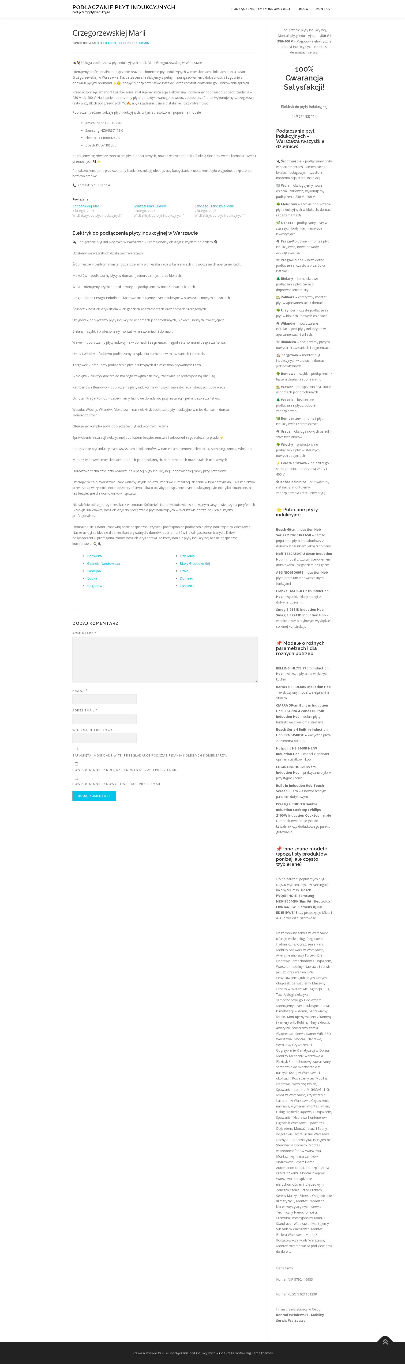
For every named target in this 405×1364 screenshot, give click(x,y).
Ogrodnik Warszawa (291, 1123)
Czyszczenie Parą (310, 944)
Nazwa (80, 690)
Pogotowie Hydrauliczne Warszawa (303, 1134)
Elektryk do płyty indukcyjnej (304, 107)
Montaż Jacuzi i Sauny (310, 1128)
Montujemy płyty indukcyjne (297, 1005)
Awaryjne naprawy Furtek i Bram (301, 955)
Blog (303, 9)
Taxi (279, 994)
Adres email (85, 710)
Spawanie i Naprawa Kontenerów (301, 1117)
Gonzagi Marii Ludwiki (150, 206)
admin (144, 43)
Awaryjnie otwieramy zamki (297, 1028)
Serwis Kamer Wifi (309, 1033)
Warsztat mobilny (289, 966)
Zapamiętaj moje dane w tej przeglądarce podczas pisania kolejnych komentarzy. (149, 755)
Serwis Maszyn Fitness (293, 1195)
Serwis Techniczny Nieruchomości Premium (298, 1212)
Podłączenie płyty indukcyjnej (261, 9)
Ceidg (316, 1309)
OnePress (226, 1353)
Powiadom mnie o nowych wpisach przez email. (117, 784)
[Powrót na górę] (385, 1342)
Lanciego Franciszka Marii (214, 206)
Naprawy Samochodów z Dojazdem (303, 961)
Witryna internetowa (92, 730)
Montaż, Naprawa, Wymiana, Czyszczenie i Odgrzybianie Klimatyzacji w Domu (302, 1045)
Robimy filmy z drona (313, 1022)
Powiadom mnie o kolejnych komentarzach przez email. (125, 770)
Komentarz (84, 633)
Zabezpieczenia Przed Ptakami (299, 1190)
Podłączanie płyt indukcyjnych (123, 7)
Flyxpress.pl (284, 1033)
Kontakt (324, 9)
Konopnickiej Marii (86, 206)
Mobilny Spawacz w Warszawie (299, 950)
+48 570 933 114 (304, 116)
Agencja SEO (319, 989)
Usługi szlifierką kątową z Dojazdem (303, 1112)
